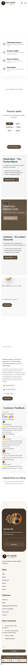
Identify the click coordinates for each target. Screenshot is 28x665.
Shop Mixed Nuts (10, 179)
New (5, 203)
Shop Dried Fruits (10, 218)
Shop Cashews (9, 257)
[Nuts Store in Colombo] (8, 3)
